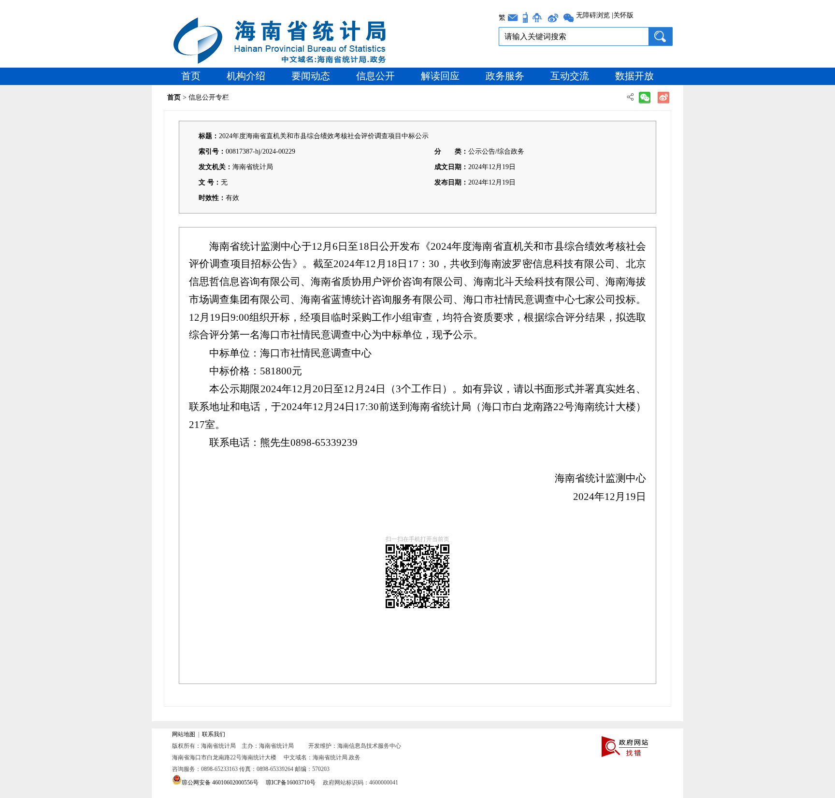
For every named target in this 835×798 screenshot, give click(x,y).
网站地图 (183, 734)
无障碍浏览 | (594, 15)
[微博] (552, 17)
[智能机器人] (537, 17)
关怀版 (623, 15)
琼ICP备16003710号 (291, 782)
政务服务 (505, 76)
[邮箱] (513, 17)
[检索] (660, 36)
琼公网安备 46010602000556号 (220, 782)
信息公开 (375, 76)
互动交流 (569, 76)
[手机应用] (525, 17)
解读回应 (440, 76)
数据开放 (634, 76)
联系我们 (213, 734)
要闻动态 (310, 76)
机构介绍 (246, 76)
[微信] (568, 17)
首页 (191, 76)
